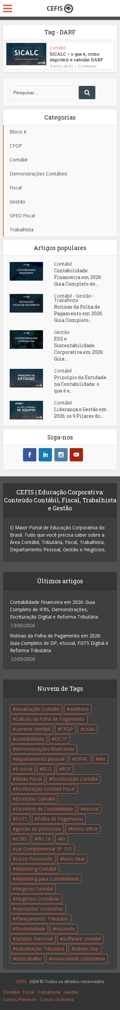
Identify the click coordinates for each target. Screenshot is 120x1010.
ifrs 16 (44, 839)
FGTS (21, 819)
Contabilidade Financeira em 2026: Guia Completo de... (78, 277)
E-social (24, 769)
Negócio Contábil (34, 888)
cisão (89, 729)
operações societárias (39, 908)
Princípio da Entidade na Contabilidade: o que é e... (80, 384)
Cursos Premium (19, 999)
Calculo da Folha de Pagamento (50, 719)
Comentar (87, 66)
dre (102, 759)
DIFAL (81, 759)
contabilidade (30, 739)
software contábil (82, 938)
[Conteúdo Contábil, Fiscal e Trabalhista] (60, 7)
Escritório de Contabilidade (44, 809)
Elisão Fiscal (29, 779)
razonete (65, 928)
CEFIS (21, 981)
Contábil (58, 48)
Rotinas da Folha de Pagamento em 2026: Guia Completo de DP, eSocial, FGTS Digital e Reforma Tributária (59, 642)
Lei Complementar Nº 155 (44, 849)
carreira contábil (33, 729)
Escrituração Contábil (75, 779)
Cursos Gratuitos (57, 999)
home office (84, 829)
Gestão (84, 296)
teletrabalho (29, 958)
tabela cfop (86, 948)
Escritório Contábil (35, 799)
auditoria (79, 709)
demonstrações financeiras (45, 749)
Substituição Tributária (40, 948)
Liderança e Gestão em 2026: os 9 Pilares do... (80, 412)
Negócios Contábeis (37, 898)
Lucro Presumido (34, 859)
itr (63, 839)
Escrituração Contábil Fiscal (45, 789)
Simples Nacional (34, 938)
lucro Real (73, 859)
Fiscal (28, 992)
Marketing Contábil (36, 869)
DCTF (61, 739)
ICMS (21, 839)
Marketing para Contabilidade (47, 879)
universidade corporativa (78, 958)
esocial (91, 809)
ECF (66, 769)
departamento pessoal (40, 759)
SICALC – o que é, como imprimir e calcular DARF (76, 57)
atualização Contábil (37, 709)
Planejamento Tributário (42, 918)
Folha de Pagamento (60, 819)
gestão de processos (38, 829)
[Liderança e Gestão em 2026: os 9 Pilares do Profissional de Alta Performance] (32, 410)
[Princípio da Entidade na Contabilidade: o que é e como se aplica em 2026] (32, 378)
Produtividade (30, 928)
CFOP (67, 729)
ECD (47, 769)
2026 (34, 981)
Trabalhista (66, 300)
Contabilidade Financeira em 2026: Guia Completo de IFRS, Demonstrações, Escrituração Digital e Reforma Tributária (54, 609)
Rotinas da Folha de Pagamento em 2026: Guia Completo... (78, 313)
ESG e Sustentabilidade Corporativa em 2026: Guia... (79, 349)
